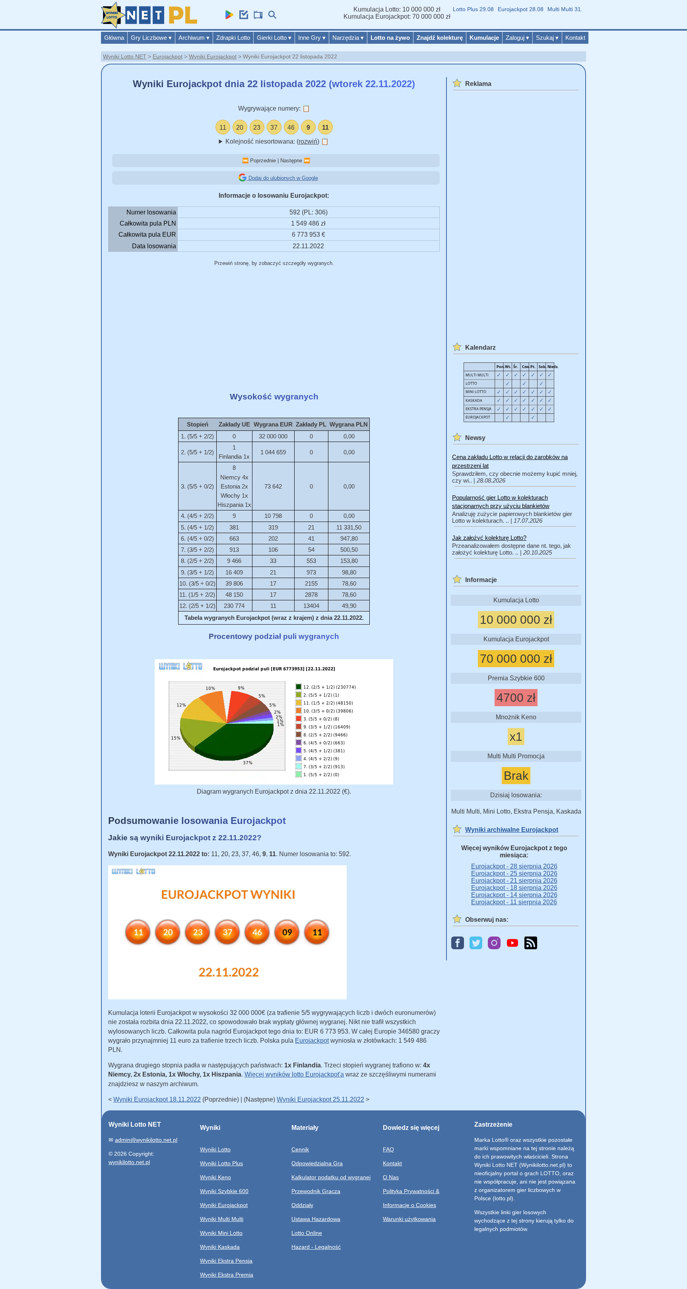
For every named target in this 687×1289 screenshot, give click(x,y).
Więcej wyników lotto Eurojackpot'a (294, 1074)
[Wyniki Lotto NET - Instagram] (494, 943)
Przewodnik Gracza (315, 1191)
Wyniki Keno (215, 1177)
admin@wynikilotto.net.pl (146, 1140)
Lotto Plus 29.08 (459, 9)
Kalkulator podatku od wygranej (331, 1177)
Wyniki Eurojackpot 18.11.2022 (157, 1099)
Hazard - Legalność (316, 1247)
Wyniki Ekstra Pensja (226, 1261)
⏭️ (307, 161)
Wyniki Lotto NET (124, 56)
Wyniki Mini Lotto (221, 1233)
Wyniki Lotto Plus (221, 1163)
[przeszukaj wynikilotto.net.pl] (270, 17)
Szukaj (547, 37)
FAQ (388, 1149)
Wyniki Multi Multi (221, 1219)
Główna (114, 37)
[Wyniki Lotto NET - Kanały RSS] (530, 943)
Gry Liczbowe (151, 37)
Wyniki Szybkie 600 (224, 1191)
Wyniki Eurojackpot (213, 56)
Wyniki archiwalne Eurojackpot (511, 829)
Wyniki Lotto (215, 1149)
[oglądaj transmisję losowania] (256, 17)
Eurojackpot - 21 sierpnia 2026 (514, 880)
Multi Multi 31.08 (553, 9)
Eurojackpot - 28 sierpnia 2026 (514, 866)
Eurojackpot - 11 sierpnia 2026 (514, 902)
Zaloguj (517, 37)
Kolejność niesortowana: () (277, 141)
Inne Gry (312, 37)
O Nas (391, 1177)
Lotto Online (306, 1233)
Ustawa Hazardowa (315, 1219)
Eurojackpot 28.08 (506, 9)
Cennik (300, 1149)
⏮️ (245, 161)
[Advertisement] (274, 330)
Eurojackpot (167, 56)
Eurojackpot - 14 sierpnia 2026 (514, 895)
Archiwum (194, 37)
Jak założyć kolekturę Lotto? (489, 537)
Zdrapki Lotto (233, 37)
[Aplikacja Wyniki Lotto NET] (227, 17)
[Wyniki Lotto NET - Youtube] (512, 943)
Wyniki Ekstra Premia (226, 1274)
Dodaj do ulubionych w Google (282, 178)
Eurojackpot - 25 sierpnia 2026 (514, 873)
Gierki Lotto (274, 37)
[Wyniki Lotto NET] (149, 26)
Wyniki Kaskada (220, 1247)
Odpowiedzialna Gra (317, 1163)
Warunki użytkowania (409, 1219)
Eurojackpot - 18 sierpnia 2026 (514, 887)
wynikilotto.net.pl (129, 1162)
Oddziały (302, 1205)
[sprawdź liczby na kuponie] (241, 17)
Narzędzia (348, 37)
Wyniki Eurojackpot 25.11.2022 (320, 1099)
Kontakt (575, 37)
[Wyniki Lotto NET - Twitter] (476, 943)
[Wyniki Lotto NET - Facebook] (457, 943)
